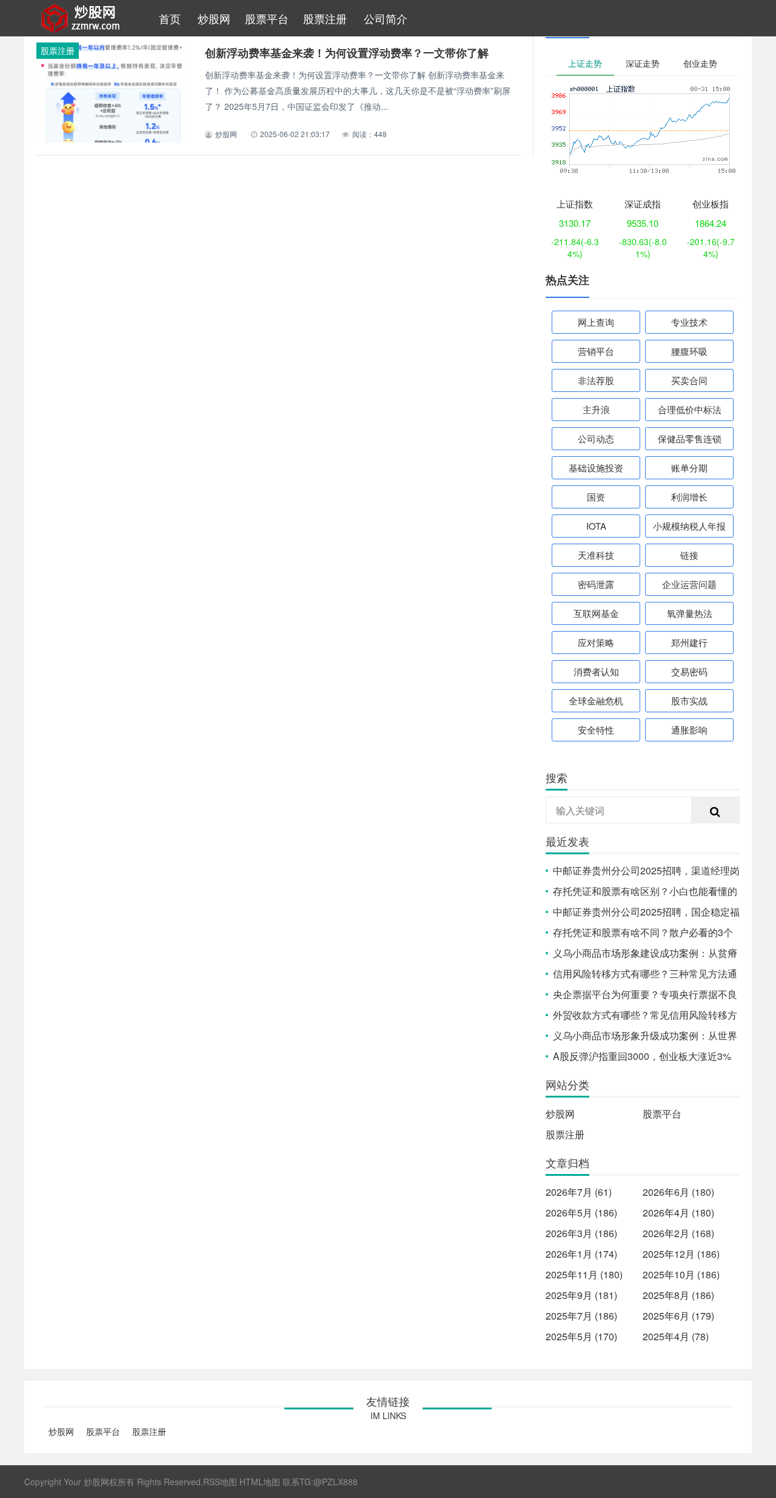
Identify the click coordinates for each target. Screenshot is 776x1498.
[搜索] (715, 810)
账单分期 (689, 467)
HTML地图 (259, 1482)
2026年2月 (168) (678, 1233)
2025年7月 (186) (581, 1316)
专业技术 (689, 321)
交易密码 (689, 671)
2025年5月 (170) (581, 1336)
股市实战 (689, 700)
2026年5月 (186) (581, 1213)
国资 (596, 496)
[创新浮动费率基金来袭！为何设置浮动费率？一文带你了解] (112, 109)
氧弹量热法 (689, 613)
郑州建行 (689, 642)
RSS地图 (220, 1482)
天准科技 (596, 554)
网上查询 (596, 321)
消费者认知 (596, 671)
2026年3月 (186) (581, 1233)
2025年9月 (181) (581, 1295)
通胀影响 (689, 729)
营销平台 (596, 351)
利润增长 (689, 496)
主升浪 (596, 409)
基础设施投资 (596, 467)
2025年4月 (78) (676, 1336)
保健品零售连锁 (689, 438)
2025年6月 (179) (678, 1316)
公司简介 (385, 18)
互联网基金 (596, 613)
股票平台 (267, 18)
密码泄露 (596, 584)
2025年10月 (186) (681, 1274)
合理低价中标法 (689, 409)
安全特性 (596, 729)
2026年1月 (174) (581, 1254)
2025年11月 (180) (584, 1274)
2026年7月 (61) (579, 1192)
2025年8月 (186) (678, 1295)
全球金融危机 (596, 700)
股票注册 (325, 18)
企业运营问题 (689, 584)
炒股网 (214, 18)
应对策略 (596, 642)
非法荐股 (596, 380)
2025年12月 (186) (681, 1254)
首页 (170, 18)
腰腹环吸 (689, 351)
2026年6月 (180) (678, 1192)
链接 (689, 554)
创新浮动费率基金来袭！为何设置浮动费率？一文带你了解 (347, 53)
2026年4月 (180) (678, 1213)
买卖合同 (689, 380)
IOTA (596, 525)
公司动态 (596, 438)
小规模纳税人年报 (689, 525)
